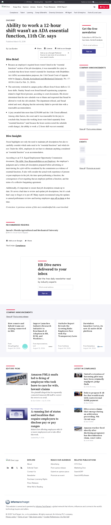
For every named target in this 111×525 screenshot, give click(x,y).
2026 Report (62, 7)
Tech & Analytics (80, 12)
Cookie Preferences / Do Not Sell (56, 517)
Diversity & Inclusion (56, 12)
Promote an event (93, 168)
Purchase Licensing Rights (37, 479)
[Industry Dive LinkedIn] (8, 468)
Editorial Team (32, 468)
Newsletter (31, 475)
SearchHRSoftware (59, 2)
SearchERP (48, 2)
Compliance (14, 12)
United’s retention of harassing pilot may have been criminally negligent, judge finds (94, 379)
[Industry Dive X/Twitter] (17, 468)
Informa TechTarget (43, 506)
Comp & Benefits (41, 12)
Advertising (55, 464)
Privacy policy (11, 517)
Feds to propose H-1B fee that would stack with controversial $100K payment (94, 396)
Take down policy (35, 517)
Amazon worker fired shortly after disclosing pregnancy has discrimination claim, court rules (94, 432)
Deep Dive (17, 7)
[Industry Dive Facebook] (12, 468)
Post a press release (94, 129)
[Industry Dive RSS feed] (21, 468)
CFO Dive (29, 2)
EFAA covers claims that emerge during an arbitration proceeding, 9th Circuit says (93, 414)
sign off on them (57, 198)
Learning (30, 12)
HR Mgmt (68, 12)
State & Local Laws (94, 12)
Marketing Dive (38, 2)
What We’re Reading (35, 487)
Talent (22, 12)
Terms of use (23, 517)
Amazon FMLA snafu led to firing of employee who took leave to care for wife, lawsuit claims (45, 382)
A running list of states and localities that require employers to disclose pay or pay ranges (46, 419)
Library (33, 7)
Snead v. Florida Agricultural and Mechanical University (32, 230)
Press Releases (50, 7)
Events (39, 7)
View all (82, 129)
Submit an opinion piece (60, 471)
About (29, 464)
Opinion (26, 7)
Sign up (105, 7)
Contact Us (31, 471)
